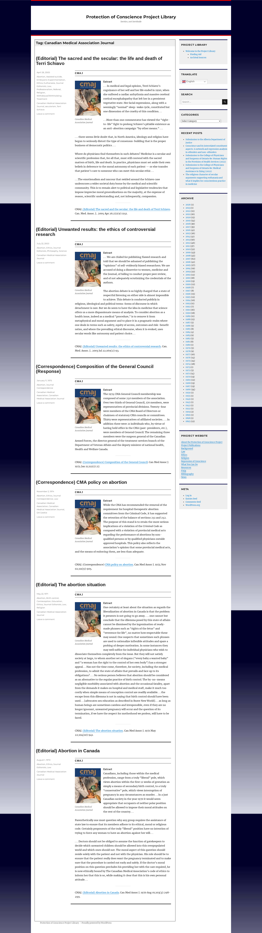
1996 (188, 294)
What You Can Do (189, 464)
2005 (188, 265)
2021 (188, 214)
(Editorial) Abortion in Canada (68, 750)
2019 (188, 220)
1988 (188, 319)
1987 (188, 322)
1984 (188, 332)
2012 (188, 243)
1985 (188, 329)
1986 (188, 326)
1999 (188, 284)
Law (49, 86)
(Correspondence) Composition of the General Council (115, 462)
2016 (188, 230)
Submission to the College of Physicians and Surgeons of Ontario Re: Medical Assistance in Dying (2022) (205, 168)
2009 (188, 252)
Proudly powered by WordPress (97, 923)
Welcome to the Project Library (200, 51)
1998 (188, 287)
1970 (188, 376)
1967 (188, 386)
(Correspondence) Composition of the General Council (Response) (94, 369)
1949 (188, 399)
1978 (188, 351)
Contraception (44, 601)
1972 (188, 370)
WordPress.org (193, 505)
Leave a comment (46, 114)
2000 (188, 281)
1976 (188, 357)
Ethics (40, 83)
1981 (188, 341)
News (183, 477)
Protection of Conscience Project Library (131, 16)
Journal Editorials (52, 604)
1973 (188, 367)
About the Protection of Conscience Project (201, 442)
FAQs (183, 471)
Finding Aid (195, 54)
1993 (188, 303)
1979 (188, 348)
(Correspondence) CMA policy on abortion (81, 482)
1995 (188, 297)
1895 (188, 421)
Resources (186, 467)
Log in (189, 495)
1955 (188, 396)
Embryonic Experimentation (51, 80)
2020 (188, 217)
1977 (188, 354)
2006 (188, 262)
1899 (188, 415)
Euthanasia (49, 83)
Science (63, 251)
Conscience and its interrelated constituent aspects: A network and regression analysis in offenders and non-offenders (206, 149)
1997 (188, 290)
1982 (188, 338)
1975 (188, 361)
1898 (188, 418)
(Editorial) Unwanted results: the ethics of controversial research (95, 232)
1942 (188, 405)
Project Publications (190, 445)
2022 (188, 211)
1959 (188, 392)
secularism (50, 106)
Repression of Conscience (193, 461)
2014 (188, 236)
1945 (188, 402)
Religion (41, 92)
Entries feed (191, 498)
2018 (188, 224)
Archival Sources (198, 57)
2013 (188, 239)
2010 (188, 249)
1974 (188, 364)
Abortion (41, 76)
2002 (188, 275)
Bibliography (187, 474)
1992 (188, 306)
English (190, 81)
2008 (188, 255)
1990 (188, 313)
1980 (188, 345)
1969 (188, 380)
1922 (188, 408)
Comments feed (193, 502)
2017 (188, 227)
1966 (188, 389)
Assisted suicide (54, 76)
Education (57, 601)
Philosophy (52, 251)
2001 (188, 278)
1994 (188, 300)
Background (187, 448)
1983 (188, 335)
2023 (188, 208)
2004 (188, 268)
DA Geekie (42, 512)
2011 (188, 246)
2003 (188, 271)
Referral (57, 89)
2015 (188, 233)
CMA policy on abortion (119, 564)
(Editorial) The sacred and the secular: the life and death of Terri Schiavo (99, 61)
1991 (188, 310)
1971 (188, 373)
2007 (188, 259)
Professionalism (44, 89)
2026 (188, 204)
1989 (188, 316)
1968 (188, 383)
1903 (188, 412)
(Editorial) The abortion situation (71, 584)
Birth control (52, 598)
